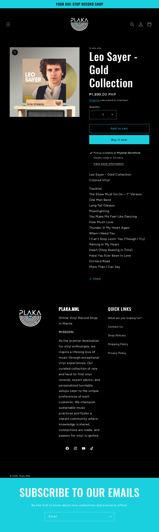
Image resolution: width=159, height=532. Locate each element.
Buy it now (119, 139)
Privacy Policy (117, 353)
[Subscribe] (110, 516)
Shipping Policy (118, 344)
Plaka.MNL (25, 476)
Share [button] (97, 278)
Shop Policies (117, 335)
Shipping (94, 100)
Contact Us (115, 326)
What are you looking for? (125, 318)
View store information (108, 163)
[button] (8, 24)
